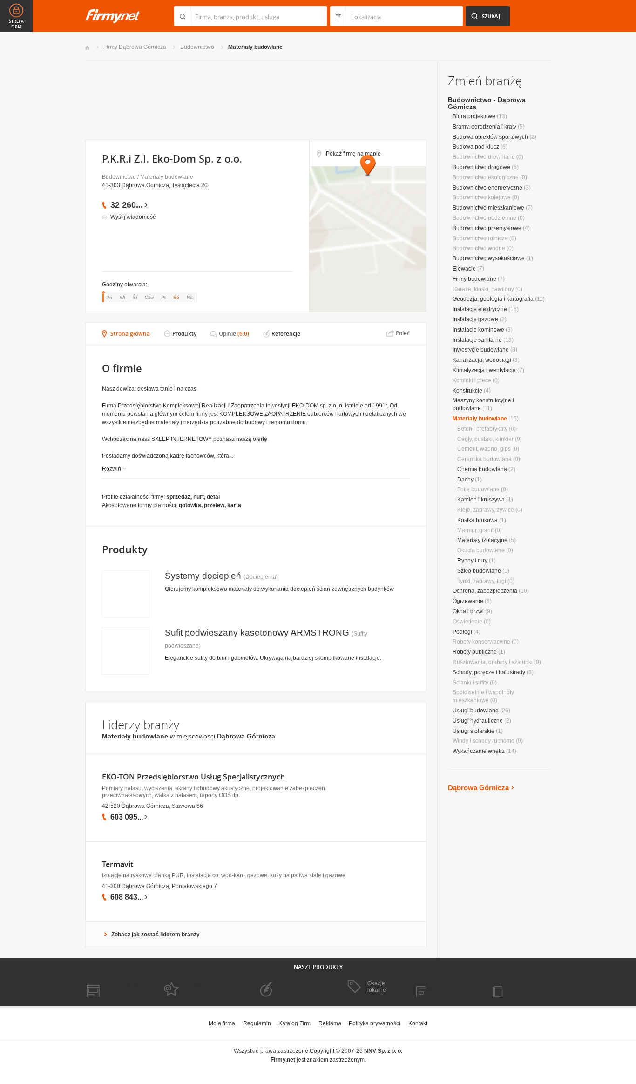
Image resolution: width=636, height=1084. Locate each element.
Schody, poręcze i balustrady (489, 672)
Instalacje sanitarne (477, 340)
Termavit (117, 864)
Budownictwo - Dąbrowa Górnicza (487, 103)
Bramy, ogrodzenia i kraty (484, 126)
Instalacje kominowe (478, 329)
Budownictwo (197, 47)
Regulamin (257, 1023)
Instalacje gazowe (475, 319)
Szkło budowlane (479, 571)
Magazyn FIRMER (443, 987)
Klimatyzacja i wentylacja (484, 370)
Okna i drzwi (468, 611)
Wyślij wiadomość (133, 217)
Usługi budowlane (476, 710)
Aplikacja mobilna (519, 987)
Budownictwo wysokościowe (489, 258)
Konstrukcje (467, 390)
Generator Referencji (279, 987)
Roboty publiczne (475, 652)
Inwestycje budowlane (481, 349)
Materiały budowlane (255, 47)
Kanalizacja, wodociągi (482, 360)
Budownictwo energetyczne (487, 187)
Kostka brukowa (477, 520)
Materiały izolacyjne (482, 540)
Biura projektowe (474, 116)
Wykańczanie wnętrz (479, 751)
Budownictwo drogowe (481, 167)
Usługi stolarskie (473, 731)
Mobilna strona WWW (112, 987)
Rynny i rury (472, 560)
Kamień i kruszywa (481, 499)
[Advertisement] (255, 99)
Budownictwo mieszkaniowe (488, 207)
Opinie (227, 334)
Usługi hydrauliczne (478, 721)
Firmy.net (112, 16)
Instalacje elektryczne (480, 309)
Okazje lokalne (376, 986)
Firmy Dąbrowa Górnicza (134, 47)
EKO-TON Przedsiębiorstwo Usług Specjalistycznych (193, 777)
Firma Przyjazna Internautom (191, 987)
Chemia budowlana (482, 469)
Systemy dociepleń (203, 576)
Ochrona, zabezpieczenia (485, 591)
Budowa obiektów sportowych (490, 137)
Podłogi (462, 632)
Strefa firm (16, 24)
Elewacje (464, 268)
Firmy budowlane (474, 279)
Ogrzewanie (468, 601)
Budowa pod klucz (476, 146)
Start (87, 48)
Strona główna (130, 334)
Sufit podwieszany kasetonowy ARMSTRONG (257, 632)
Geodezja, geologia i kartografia (493, 299)
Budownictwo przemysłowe (487, 228)
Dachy (465, 479)
